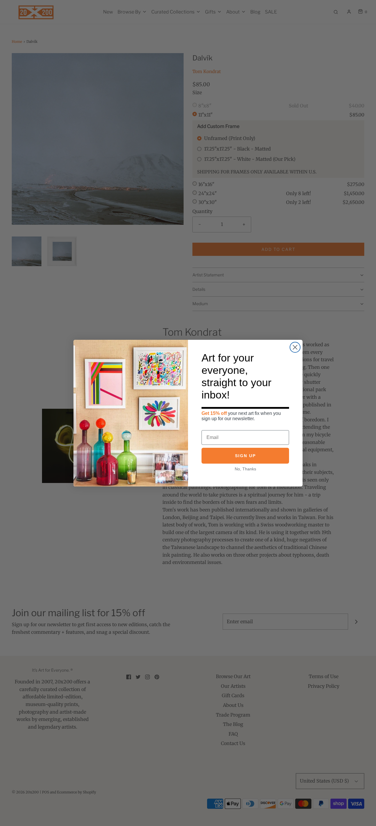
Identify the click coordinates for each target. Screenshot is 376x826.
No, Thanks (245, 469)
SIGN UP (245, 455)
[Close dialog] (295, 347)
